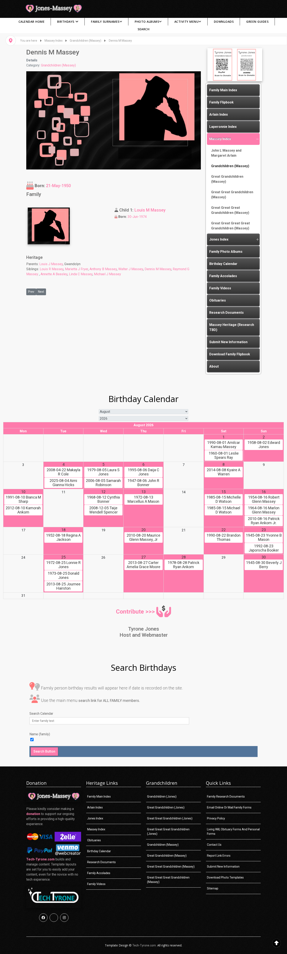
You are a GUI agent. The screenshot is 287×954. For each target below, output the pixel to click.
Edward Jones (264, 445)
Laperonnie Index (223, 127)
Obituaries (217, 300)
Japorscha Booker (264, 548)
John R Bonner (143, 483)
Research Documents (226, 313)
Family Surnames (105, 22)
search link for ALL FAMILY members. (109, 700)
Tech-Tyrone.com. (144, 945)
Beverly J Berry (264, 565)
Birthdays (65, 22)
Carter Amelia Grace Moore (143, 565)
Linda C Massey (80, 274)
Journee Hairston (63, 586)
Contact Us (214, 844)
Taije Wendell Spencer (103, 510)
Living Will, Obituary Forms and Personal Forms (233, 831)
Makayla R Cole (63, 472)
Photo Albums (147, 22)
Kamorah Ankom (23, 510)
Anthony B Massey (103, 269)
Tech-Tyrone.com (40, 859)
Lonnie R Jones (63, 565)
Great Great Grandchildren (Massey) (232, 194)
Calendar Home (31, 22)
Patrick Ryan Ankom (183, 565)
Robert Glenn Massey (263, 499)
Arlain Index (218, 114)
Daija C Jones (143, 472)
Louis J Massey (51, 264)
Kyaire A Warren (223, 472)
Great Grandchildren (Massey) (227, 179)
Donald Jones (63, 575)
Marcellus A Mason (143, 499)
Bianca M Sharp (23, 499)
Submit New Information (228, 342)
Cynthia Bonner (103, 499)
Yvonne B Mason (264, 537)
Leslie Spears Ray (224, 455)
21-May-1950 (58, 185)
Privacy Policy (216, 818)
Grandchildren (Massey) (58, 65)
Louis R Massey (51, 269)
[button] (257, 139)
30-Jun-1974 (137, 217)
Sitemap (212, 888)
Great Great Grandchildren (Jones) (169, 818)
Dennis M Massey (158, 269)
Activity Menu (186, 22)
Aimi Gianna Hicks (63, 483)
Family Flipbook (221, 102)
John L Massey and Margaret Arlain (226, 152)
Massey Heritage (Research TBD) (231, 327)
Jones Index (218, 239)
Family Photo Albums (225, 252)
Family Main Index (223, 90)
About (214, 366)
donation (33, 814)
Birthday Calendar (223, 264)
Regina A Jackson (63, 537)
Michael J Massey (107, 274)
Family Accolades (223, 276)
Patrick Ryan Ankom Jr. (264, 521)
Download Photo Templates (225, 877)
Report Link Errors (218, 855)
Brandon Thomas (224, 537)
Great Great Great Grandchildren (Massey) (230, 210)
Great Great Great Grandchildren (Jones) (168, 831)
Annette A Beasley (54, 274)
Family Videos (220, 288)
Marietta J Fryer (76, 269)
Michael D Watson (223, 510)
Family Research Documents (226, 796)
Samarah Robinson (103, 483)
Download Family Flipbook (229, 354)
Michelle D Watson (224, 499)
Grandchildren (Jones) (161, 796)
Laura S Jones (103, 472)
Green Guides (257, 22)
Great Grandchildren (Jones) (165, 807)
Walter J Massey (130, 269)
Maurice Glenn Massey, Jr (143, 537)
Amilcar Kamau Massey (223, 445)
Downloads (224, 22)
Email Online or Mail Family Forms (229, 807)
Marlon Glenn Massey (263, 510)
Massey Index (220, 139)
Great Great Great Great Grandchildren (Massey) (230, 225)
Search (143, 29)
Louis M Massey (150, 210)
